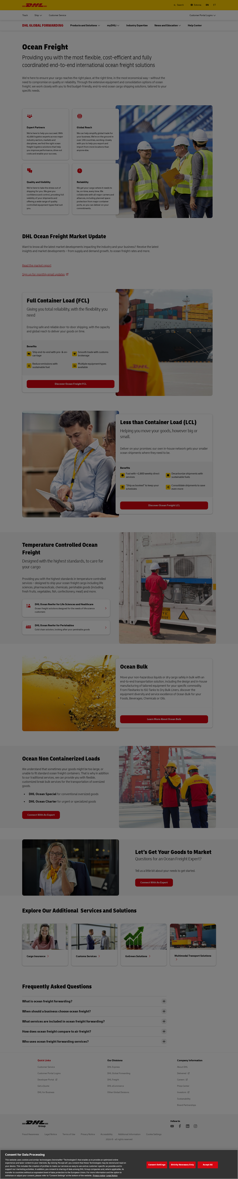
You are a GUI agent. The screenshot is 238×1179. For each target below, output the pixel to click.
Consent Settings (156, 1164)
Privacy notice (99, 1175)
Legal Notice (112, 1175)
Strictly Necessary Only (182, 1164)
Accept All (208, 1164)
